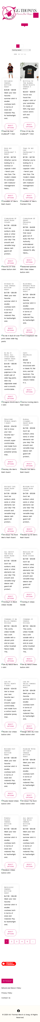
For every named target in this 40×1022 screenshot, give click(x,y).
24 (22, 54)
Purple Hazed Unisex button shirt (7, 822)
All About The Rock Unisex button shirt (28, 822)
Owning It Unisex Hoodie (28, 621)
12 (18, 54)
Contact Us (5, 998)
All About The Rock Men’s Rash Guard (9, 555)
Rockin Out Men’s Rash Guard (28, 488)
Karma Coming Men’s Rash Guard (28, 422)
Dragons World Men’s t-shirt (10, 421)
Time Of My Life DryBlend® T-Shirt (29, 151)
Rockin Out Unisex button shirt (9, 752)
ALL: (25, 54)
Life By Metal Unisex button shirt (29, 685)
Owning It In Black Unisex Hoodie (10, 621)
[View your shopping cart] (25, 29)
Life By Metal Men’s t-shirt (10, 684)
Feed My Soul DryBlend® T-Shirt (10, 151)
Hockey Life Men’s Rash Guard (10, 488)
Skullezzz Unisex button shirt (8, 890)
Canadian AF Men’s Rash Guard (10, 220)
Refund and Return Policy (11, 988)
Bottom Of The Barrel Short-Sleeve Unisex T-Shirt (29, 85)
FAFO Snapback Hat (27, 355)
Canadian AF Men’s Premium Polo (29, 221)
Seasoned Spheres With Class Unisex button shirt (29, 288)
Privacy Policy (6, 993)
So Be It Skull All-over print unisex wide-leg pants (10, 357)
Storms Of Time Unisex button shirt (9, 287)
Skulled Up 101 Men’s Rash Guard (28, 554)
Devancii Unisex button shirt (8, 84)
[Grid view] (18, 46)
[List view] (21, 46)
